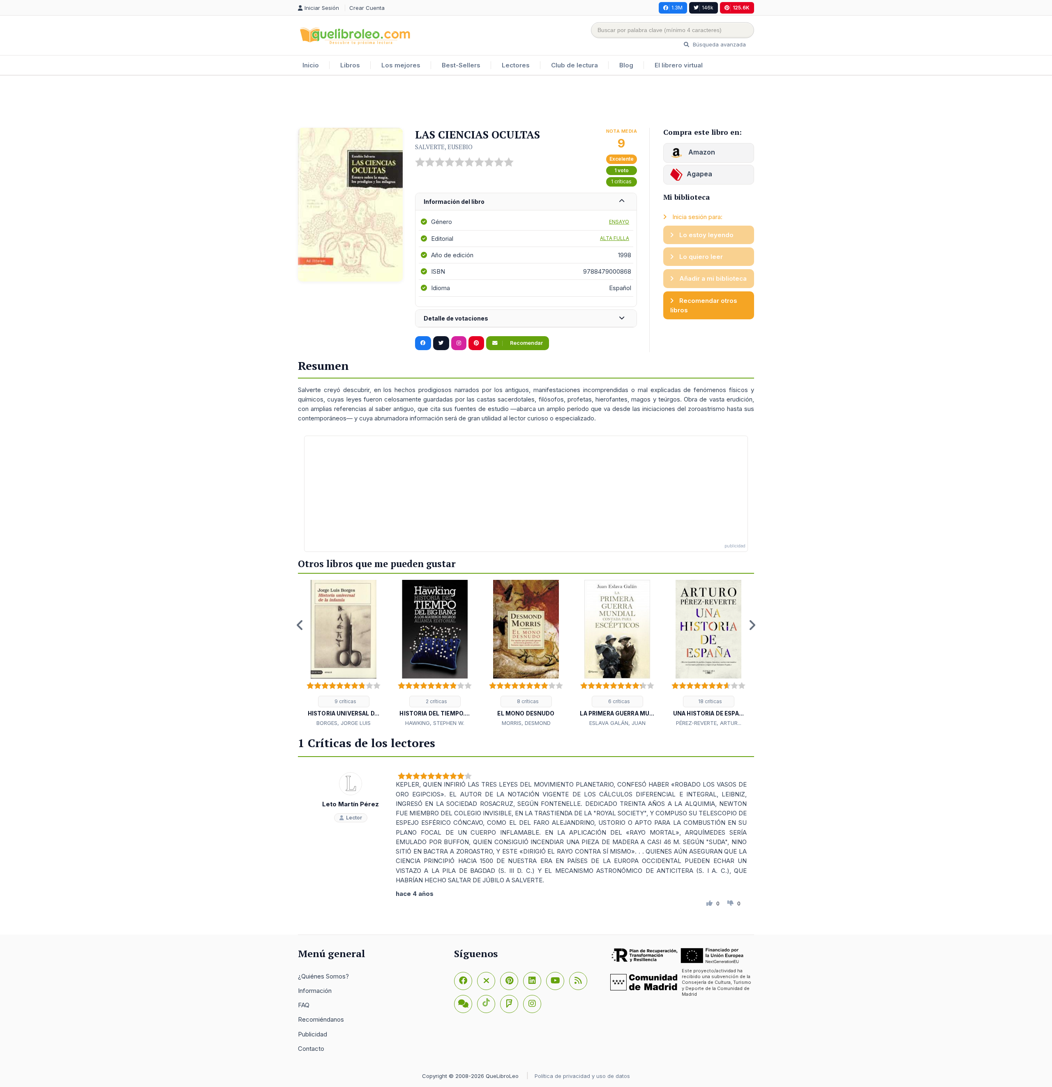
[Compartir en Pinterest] (476, 343)
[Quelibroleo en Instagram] (458, 343)
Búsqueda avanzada (718, 44)
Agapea (699, 174)
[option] (343, 654)
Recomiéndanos (321, 1019)
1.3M (677, 8)
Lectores (516, 65)
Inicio (310, 65)
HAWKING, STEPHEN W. (434, 723)
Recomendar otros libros (703, 305)
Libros (350, 65)
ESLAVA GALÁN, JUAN (617, 723)
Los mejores (400, 65)
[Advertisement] (526, 102)
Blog (626, 65)
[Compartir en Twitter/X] (441, 343)
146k (707, 8)
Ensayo (619, 222)
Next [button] (752, 625)
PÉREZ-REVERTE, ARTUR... (708, 723)
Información (315, 991)
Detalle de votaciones (456, 318)
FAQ (303, 1005)
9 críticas (344, 701)
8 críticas (527, 701)
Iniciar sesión (323, 8)
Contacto (311, 1048)
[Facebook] (463, 981)
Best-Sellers (461, 65)
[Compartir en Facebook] (423, 343)
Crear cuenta (367, 8)
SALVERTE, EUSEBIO (444, 147)
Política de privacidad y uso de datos (582, 1076)
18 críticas (709, 701)
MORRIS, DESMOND (526, 723)
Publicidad (312, 1034)
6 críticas (618, 701)
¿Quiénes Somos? (323, 976)
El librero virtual (679, 65)
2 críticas (435, 701)
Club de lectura (574, 65)
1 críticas (621, 181)
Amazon (701, 152)
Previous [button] (300, 625)
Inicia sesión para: (696, 217)
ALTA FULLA (614, 238)
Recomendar (526, 343)
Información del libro (454, 201)
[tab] (526, 202)
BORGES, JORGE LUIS (343, 723)
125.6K (741, 8)
